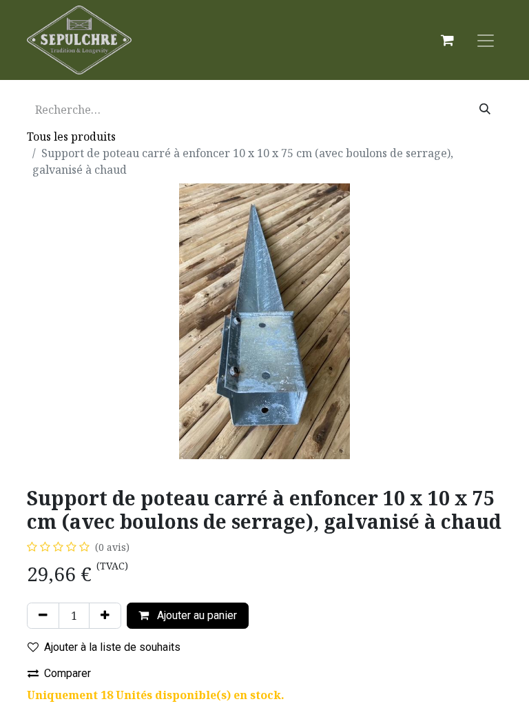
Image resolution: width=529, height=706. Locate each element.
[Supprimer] (43, 616)
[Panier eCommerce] (447, 40)
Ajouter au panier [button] (195, 615)
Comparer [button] (67, 673)
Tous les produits (71, 136)
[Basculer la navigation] (485, 40)
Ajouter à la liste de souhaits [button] (112, 647)
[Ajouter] (105, 616)
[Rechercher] (485, 110)
